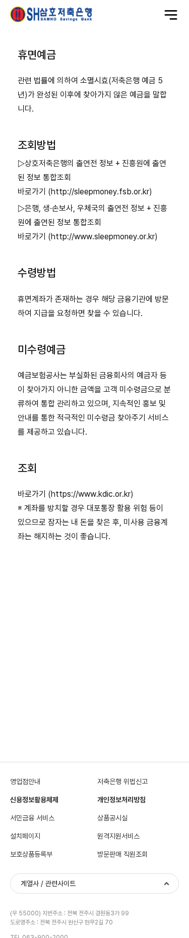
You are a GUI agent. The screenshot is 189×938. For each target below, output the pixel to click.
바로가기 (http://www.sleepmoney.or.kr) (88, 236)
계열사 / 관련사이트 (48, 883)
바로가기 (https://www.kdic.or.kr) (76, 494)
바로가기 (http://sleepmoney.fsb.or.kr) (85, 191)
